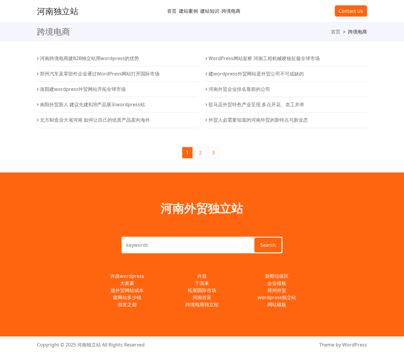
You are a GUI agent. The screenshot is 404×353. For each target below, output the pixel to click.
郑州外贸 (276, 290)
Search (268, 245)
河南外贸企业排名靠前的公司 (239, 89)
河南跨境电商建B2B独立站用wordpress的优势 (89, 58)
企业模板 (276, 283)
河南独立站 (57, 11)
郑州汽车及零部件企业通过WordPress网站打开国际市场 (99, 73)
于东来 (202, 283)
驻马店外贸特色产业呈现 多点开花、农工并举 (256, 104)
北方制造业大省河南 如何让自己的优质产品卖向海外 (95, 120)
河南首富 (202, 297)
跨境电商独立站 (202, 304)
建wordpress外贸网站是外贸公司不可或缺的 (256, 73)
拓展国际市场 (202, 290)
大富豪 (127, 283)
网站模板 (276, 304)
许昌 (202, 276)
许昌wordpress (127, 276)
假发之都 (127, 304)
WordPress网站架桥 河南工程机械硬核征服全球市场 (264, 58)
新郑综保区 (277, 276)
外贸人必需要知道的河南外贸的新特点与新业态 (258, 120)
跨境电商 (231, 11)
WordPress (354, 344)
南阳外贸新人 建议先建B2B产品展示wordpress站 (92, 104)
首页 (172, 11)
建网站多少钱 (127, 297)
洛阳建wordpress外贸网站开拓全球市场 (83, 89)
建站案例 (188, 11)
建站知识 (209, 11)
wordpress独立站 (277, 297)
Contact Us (351, 11)
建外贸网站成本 (127, 290)
